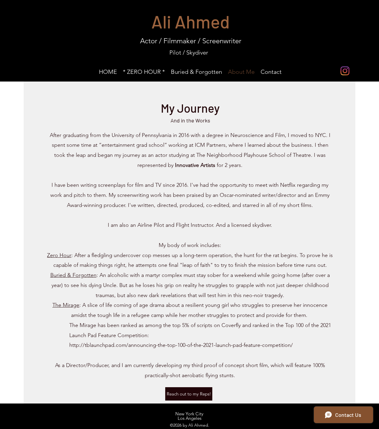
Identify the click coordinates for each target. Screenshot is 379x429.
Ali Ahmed (190, 21)
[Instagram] (345, 70)
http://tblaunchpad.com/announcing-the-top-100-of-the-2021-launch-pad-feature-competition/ (181, 345)
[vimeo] (356, 70)
